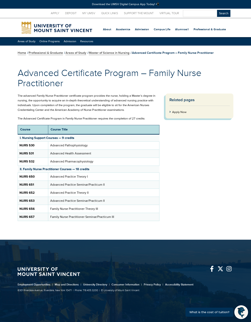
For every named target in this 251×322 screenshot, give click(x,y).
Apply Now (179, 112)
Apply (55, 13)
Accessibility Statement (179, 284)
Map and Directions (68, 284)
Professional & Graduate (46, 53)
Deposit (70, 13)
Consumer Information (127, 284)
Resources (86, 41)
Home (22, 53)
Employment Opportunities (35, 284)
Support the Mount (139, 13)
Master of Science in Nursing (109, 53)
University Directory (96, 284)
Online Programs (49, 41)
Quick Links (109, 13)
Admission (70, 41)
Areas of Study (26, 41)
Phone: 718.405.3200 (86, 290)
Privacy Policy (153, 284)
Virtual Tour (169, 13)
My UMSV (88, 13)
